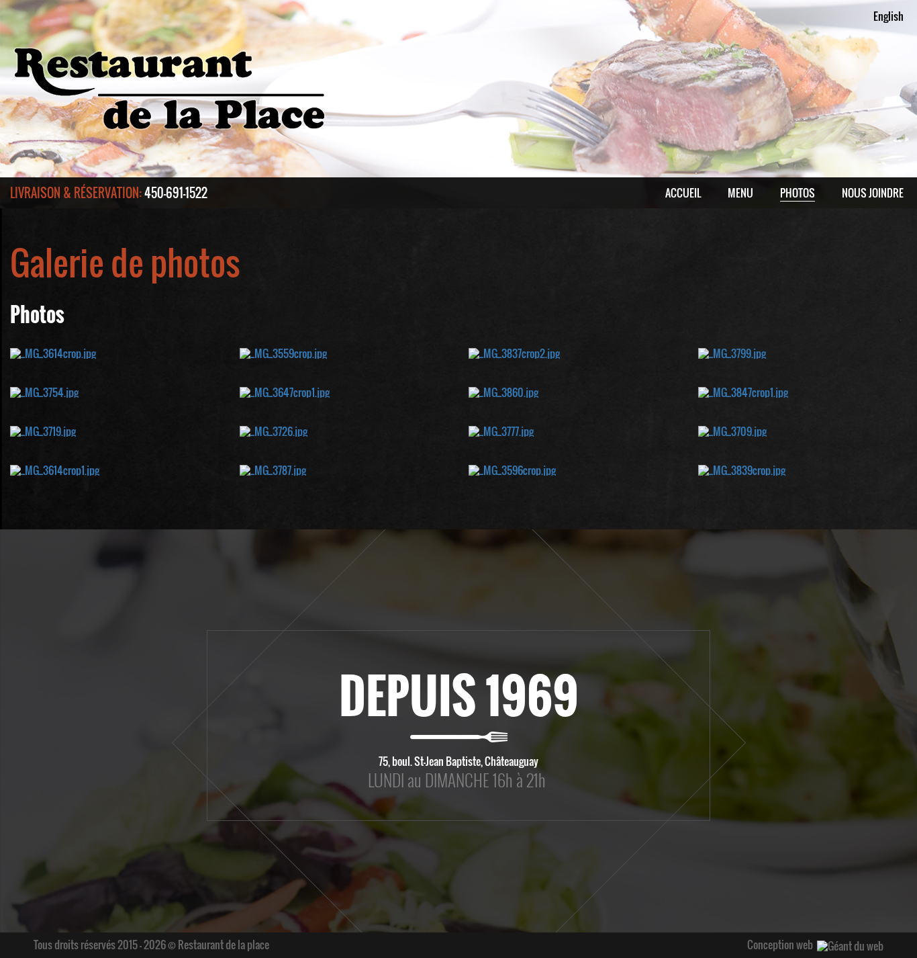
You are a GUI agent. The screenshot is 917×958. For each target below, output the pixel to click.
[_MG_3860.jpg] (503, 391)
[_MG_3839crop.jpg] (741, 469)
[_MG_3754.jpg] (44, 391)
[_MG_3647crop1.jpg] (285, 391)
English (888, 16)
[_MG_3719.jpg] (43, 430)
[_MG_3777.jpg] (501, 430)
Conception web (780, 945)
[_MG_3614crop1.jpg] (54, 469)
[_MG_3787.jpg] (273, 469)
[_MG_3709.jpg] (732, 430)
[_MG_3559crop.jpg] (283, 352)
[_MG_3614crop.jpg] (53, 352)
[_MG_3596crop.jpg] (512, 469)
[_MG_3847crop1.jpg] (743, 391)
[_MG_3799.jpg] (732, 352)
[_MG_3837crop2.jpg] (514, 352)
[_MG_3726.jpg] (273, 430)
